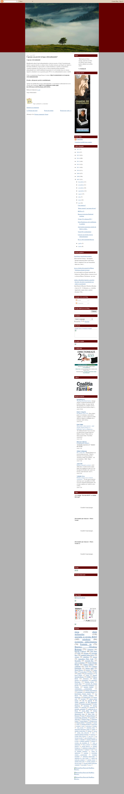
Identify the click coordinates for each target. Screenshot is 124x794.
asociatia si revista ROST (86, 636)
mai (79, 203)
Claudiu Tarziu (78, 328)
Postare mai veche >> (65, 110)
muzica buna (89, 668)
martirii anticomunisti (91, 690)
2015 (78, 155)
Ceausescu (92, 734)
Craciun (77, 687)
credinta (79, 673)
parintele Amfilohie (84, 741)
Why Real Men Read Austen (84, 401)
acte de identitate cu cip (90, 738)
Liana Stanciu (83, 721)
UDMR (89, 677)
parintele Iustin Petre (80, 761)
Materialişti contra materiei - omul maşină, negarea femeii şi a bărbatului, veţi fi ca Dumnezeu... (85, 427)
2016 (78, 152)
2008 (78, 176)
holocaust (84, 707)
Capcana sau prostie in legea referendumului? (42, 57)
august (80, 194)
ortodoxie (86, 639)
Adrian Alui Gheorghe (83, 732)
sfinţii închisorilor (79, 749)
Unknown (80, 139)
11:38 (39, 90)
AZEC (77, 724)
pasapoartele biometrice (81, 717)
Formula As (85, 644)
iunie (79, 200)
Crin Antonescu (88, 673)
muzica (89, 765)
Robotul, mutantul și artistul (84, 465)
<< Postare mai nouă (32, 110)
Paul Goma (94, 724)
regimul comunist (91, 761)
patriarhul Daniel (89, 692)
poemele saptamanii (80, 709)
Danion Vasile (86, 719)
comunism (90, 649)
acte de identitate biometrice (86, 750)
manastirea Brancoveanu (89, 756)
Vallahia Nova (81, 476)
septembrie (81, 191)
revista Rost (83, 672)
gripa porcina (80, 727)
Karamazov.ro (81, 399)
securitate (88, 722)
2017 (78, 149)
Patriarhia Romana (85, 724)
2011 (78, 167)
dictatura (95, 726)
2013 (78, 161)
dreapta (86, 653)
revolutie (92, 717)
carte (83, 726)
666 (83, 700)
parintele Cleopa (91, 760)
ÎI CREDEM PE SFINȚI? (83, 443)
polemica (93, 741)
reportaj (88, 670)
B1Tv (93, 732)
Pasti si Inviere (86, 744)
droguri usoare (78, 763)
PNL (90, 672)
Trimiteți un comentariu (33, 107)
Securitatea (85, 680)
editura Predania (91, 716)
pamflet (93, 729)
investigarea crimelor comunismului (86, 753)
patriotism (92, 707)
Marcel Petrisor (79, 670)
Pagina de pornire (48, 110)
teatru (87, 675)
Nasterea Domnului (86, 704)
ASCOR (90, 700)
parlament (79, 692)
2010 (78, 170)
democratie (78, 697)
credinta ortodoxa (88, 695)
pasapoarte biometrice (88, 685)
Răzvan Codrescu (82, 442)
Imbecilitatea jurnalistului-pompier (82, 256)
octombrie (81, 188)
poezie (95, 657)
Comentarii (80, 303)
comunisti (86, 753)
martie (80, 246)
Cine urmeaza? (82, 205)
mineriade (82, 739)
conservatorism (79, 690)
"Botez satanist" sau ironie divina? (87, 208)
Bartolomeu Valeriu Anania (83, 694)
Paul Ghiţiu (80, 424)
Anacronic (80, 464)
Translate (87, 321)
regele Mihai (85, 711)
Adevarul (77, 719)
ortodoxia (86, 657)
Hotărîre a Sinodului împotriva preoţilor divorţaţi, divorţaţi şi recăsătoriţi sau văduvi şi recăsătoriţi (83, 282)
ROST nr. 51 (81, 211)
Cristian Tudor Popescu (80, 736)
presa (77, 631)
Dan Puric (93, 651)
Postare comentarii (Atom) (41, 114)
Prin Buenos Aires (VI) (82, 413)
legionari (83, 699)
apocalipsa (86, 706)
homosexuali (87, 697)
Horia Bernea (90, 712)
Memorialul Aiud (80, 714)
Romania (77, 716)
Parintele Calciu (89, 682)
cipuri (83, 716)
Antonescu (86, 678)
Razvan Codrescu (80, 651)
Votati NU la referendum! (84, 232)
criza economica (80, 663)
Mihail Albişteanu (82, 451)
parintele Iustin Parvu (87, 655)
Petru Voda (91, 714)
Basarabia (78, 661)
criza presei (88, 726)
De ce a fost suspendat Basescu (86, 239)
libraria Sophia (80, 722)
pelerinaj (90, 731)
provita (95, 731)
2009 (78, 173)
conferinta (78, 666)
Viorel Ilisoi (78, 684)
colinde (76, 739)
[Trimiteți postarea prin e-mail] (40, 90)
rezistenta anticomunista (86, 641)
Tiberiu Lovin (93, 721)
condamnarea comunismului (83, 689)
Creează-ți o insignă (87, 328)
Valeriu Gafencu (88, 664)
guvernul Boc (89, 661)
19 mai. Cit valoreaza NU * (85, 219)
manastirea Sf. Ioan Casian (81, 758)
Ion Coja (91, 736)
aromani (78, 726)
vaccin (95, 722)
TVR (86, 666)
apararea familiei (88, 687)
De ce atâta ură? (81, 452)
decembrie (81, 182)
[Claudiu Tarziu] (91, 337)
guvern (77, 657)
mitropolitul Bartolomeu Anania (82, 729)
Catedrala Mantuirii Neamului (81, 734)
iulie (79, 197)
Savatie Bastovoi (86, 746)
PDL (79, 653)
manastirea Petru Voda (85, 659)
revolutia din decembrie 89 (82, 743)
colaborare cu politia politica (88, 748)
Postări (79, 300)
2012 (78, 164)
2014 (78, 158)
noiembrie (81, 185)
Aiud (92, 749)
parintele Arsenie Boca (80, 731)
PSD (96, 672)
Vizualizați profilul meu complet (83, 142)
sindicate (87, 749)
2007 (78, 179)
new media (83, 765)
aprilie (80, 243)
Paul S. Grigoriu (81, 412)
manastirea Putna (91, 727)
